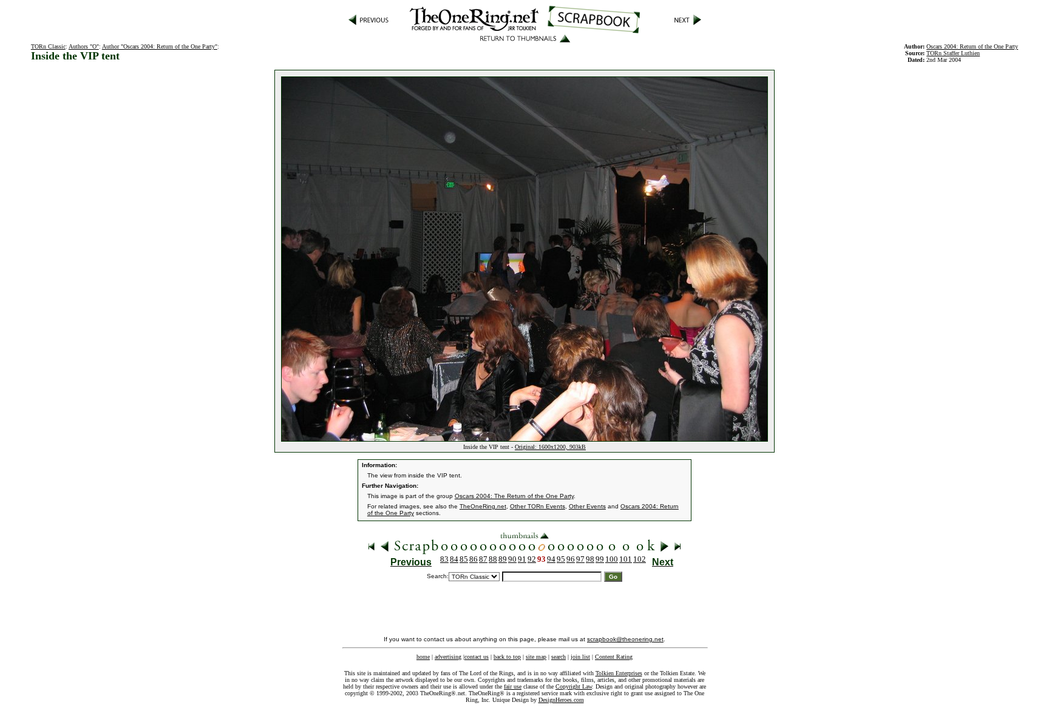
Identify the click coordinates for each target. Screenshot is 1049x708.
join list (580, 656)
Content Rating (614, 656)
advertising (448, 656)
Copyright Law (573, 686)
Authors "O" (84, 46)
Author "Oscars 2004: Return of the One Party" (159, 46)
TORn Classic (48, 46)
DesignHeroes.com (561, 699)
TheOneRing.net (483, 506)
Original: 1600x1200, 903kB (550, 446)
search (558, 656)
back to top (507, 656)
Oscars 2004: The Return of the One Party (514, 496)
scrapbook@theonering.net (625, 639)
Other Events (587, 506)
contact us (476, 656)
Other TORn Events (537, 506)
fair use (512, 686)
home (423, 656)
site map (536, 656)
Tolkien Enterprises (619, 673)
